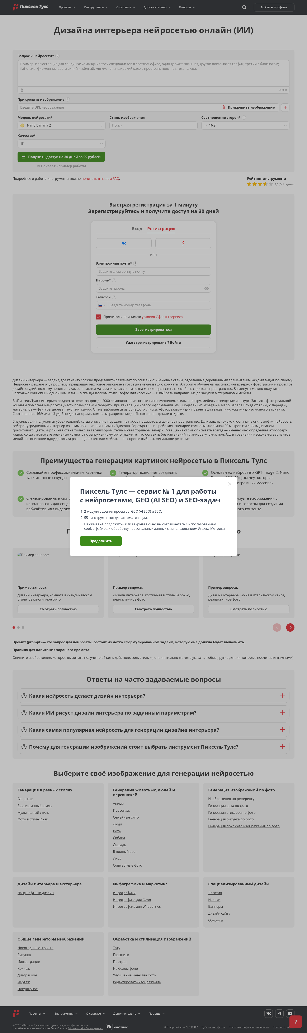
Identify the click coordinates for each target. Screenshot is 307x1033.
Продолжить (101, 541)
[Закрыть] (230, 484)
